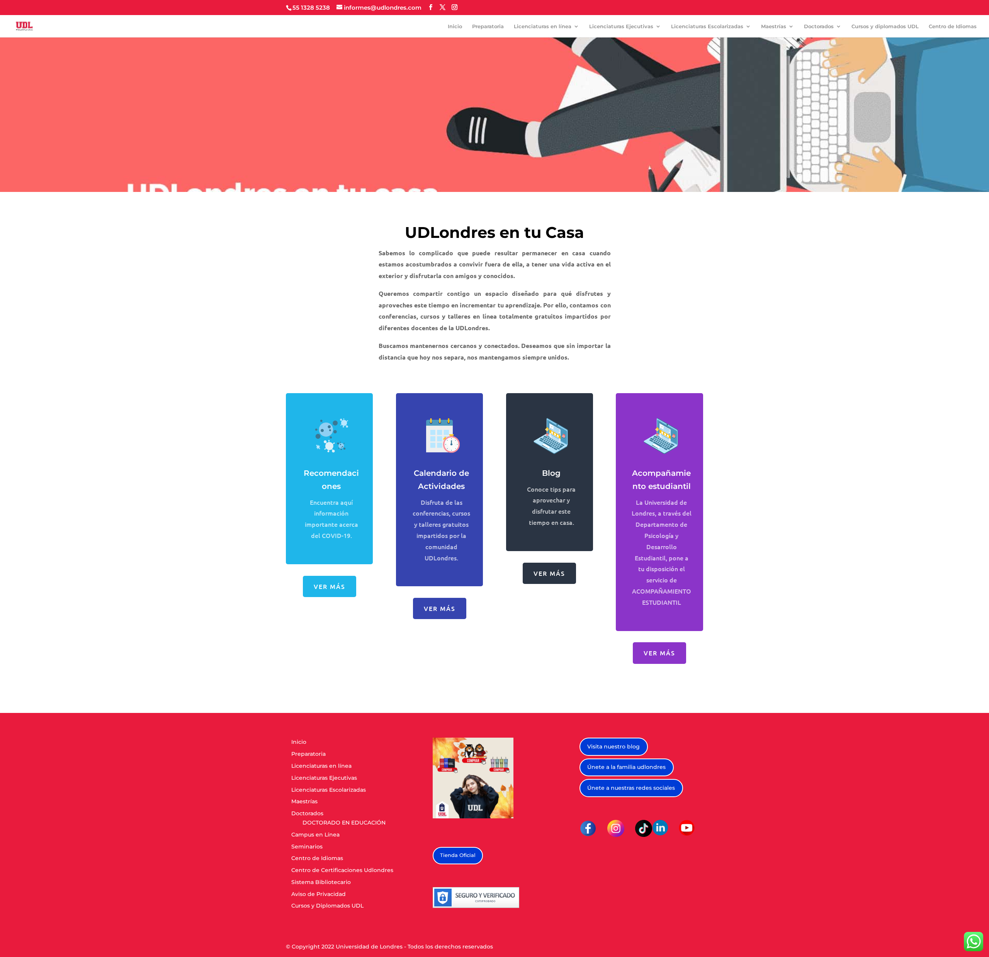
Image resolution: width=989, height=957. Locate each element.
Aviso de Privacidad (318, 894)
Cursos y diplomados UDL (885, 26)
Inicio (455, 26)
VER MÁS (329, 586)
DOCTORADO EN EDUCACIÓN (344, 822)
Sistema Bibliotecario (321, 882)
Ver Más (549, 573)
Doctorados (819, 26)
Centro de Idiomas (953, 26)
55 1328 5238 (311, 7)
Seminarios (307, 846)
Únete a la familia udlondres (626, 767)
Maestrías (773, 26)
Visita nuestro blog (613, 746)
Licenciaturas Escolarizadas (707, 26)
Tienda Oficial (458, 855)
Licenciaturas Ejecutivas (621, 26)
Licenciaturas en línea (542, 26)
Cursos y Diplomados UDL (327, 905)
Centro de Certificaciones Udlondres (342, 870)
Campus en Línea (315, 834)
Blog (551, 473)
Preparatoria (488, 26)
